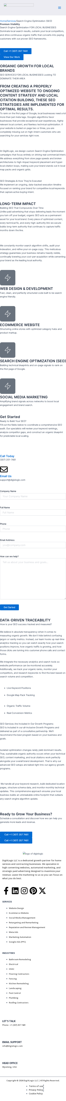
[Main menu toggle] (59, 7)
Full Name (5, 507)
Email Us (6, 476)
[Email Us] (4, 469)
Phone (3, 524)
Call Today (7, 456)
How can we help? (9, 556)
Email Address (7, 540)
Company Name (8, 491)
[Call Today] (4, 449)
